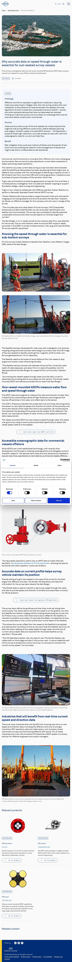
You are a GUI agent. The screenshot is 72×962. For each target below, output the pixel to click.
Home (3, 10)
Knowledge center (13, 10)
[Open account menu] (59, 4)
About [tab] (59, 465)
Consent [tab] (12, 465)
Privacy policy (26, 957)
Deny (13, 500)
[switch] (27, 492)
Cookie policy (37, 957)
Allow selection (36, 500)
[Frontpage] (5, 3)
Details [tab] (36, 465)
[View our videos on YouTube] (18, 943)
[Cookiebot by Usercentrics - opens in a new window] (61, 460)
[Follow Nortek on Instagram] (22, 943)
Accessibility (48, 957)
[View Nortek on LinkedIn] (15, 943)
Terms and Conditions (11, 957)
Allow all (59, 500)
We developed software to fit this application (30, 563)
